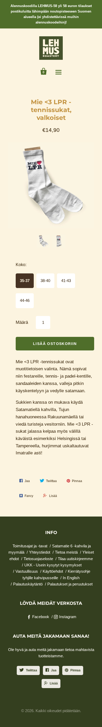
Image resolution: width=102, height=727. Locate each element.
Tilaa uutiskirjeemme (75, 558)
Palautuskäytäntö (28, 584)
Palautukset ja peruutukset (70, 584)
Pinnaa (75, 670)
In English (71, 578)
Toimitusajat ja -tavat (30, 546)
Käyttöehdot (53, 571)
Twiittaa (31, 670)
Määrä (22, 322)
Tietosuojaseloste (38, 558)
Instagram (67, 616)
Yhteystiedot (39, 552)
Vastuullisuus (26, 571)
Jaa (53, 670)
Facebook (40, 616)
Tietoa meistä (66, 552)
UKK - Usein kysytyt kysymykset (53, 565)
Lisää (54, 683)
